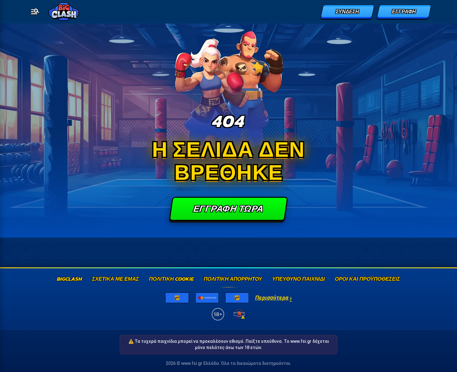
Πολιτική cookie (171, 279)
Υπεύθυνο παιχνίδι (298, 279)
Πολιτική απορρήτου (233, 279)
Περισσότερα (273, 298)
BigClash (69, 279)
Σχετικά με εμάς (115, 279)
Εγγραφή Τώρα (228, 208)
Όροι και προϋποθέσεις (367, 279)
